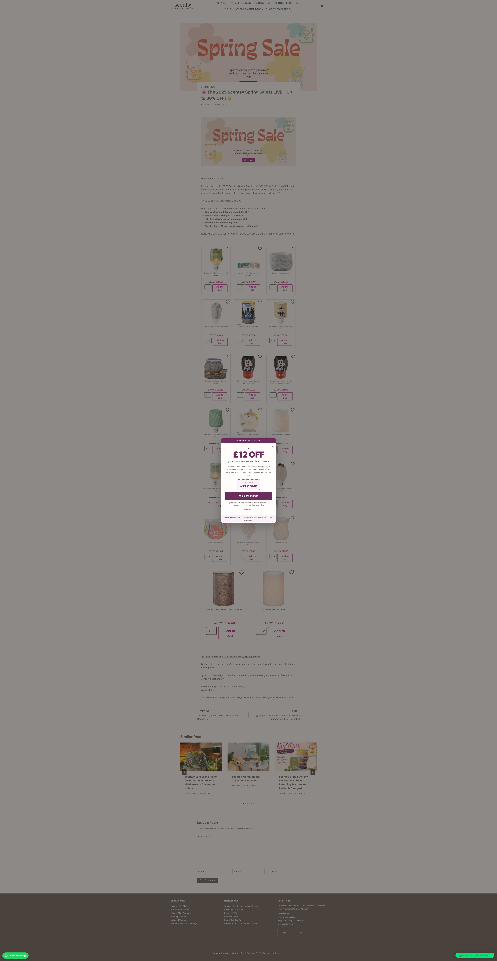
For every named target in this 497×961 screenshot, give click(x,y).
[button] (474, 955)
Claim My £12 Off (248, 496)
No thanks (248, 509)
